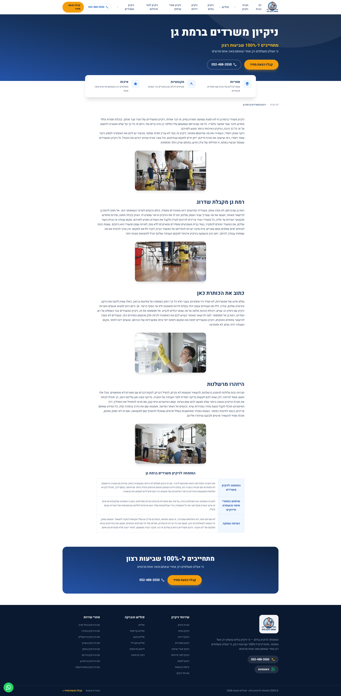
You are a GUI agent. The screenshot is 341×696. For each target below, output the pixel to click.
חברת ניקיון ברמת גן (90, 661)
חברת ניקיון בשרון (91, 643)
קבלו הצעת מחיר (74, 7)
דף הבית (258, 7)
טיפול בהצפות (182, 667)
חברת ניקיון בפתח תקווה (87, 667)
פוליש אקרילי (138, 643)
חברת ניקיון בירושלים (89, 637)
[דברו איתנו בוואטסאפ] (8, 687)
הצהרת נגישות (93, 690)
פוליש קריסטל (137, 631)
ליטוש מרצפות (137, 649)
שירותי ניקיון (183, 673)
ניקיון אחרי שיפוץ (175, 7)
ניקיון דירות (194, 7)
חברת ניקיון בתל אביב (89, 625)
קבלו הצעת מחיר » (72, 690)
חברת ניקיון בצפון (91, 649)
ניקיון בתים (211, 7)
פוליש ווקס (139, 637)
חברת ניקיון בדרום (91, 655)
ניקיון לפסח (183, 661)
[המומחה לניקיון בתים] (272, 7)
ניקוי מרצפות (138, 655)
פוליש (225, 7)
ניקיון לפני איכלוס (152, 7)
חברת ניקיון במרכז (91, 631)
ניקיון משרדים (129, 7)
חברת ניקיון (245, 7)
